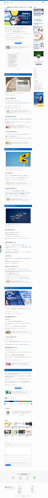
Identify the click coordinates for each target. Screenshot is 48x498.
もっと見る (18, 68)
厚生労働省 (19, 493)
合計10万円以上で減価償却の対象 (12, 55)
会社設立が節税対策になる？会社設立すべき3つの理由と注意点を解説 (19, 142)
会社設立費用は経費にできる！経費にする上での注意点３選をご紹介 (19, 46)
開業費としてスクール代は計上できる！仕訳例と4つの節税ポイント (19, 182)
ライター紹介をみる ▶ (38, 64)
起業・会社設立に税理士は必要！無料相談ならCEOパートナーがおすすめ (20, 391)
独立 (34, 89)
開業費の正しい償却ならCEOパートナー (13, 65)
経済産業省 (19, 492)
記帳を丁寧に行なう (11, 63)
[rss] (42, 0)
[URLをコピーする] (29, 401)
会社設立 (6, 9)
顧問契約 (35, 78)
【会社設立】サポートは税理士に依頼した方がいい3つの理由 (18, 331)
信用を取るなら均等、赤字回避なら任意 (13, 64)
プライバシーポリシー (33, 492)
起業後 (36, 90)
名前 (6, 455)
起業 (34, 90)
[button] (6, 401)
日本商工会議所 (20, 491)
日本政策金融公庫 (20, 488)
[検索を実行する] (43, 2)
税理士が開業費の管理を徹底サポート (13, 66)
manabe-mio (8, 414)
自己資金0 (40, 89)
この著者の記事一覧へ (21, 415)
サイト (6, 460)
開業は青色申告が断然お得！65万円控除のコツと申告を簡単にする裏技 (19, 110)
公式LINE (32, 491)
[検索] (43, 0)
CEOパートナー (14, 311)
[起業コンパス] (9, 2)
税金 (37, 89)
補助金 (42, 89)
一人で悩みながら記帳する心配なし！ (13, 67)
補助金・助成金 (36, 74)
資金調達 (35, 75)
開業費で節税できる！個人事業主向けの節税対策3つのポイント (18, 125)
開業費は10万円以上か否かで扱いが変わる (13, 54)
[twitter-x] (41, 0)
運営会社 (32, 488)
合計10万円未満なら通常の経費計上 (13, 56)
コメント (6, 446)
